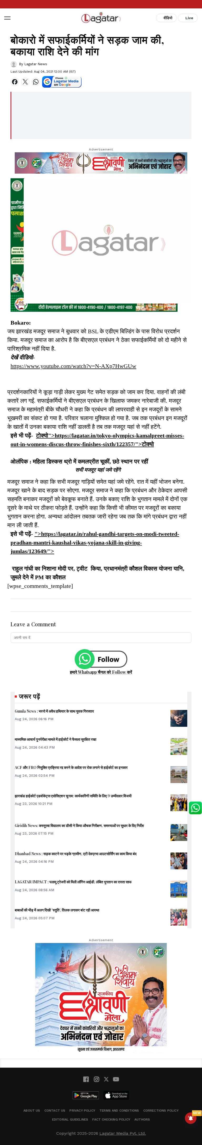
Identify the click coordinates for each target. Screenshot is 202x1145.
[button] (7, 18)
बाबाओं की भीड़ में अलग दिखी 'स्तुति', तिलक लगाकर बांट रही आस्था (57, 909)
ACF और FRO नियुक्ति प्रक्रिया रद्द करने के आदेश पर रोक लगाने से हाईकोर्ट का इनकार (71, 767)
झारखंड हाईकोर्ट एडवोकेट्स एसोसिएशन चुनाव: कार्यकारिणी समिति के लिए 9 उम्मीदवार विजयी (73, 795)
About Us (31, 1110)
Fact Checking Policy (111, 1119)
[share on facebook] (15, 82)
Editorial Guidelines (70, 1119)
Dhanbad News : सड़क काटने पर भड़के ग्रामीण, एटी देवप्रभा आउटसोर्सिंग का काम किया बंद (76, 853)
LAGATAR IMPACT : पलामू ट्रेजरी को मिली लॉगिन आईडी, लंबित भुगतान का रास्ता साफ (73, 881)
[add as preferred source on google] (62, 82)
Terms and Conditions (119, 1110)
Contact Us (54, 1110)
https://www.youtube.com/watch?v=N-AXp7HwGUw (73, 366)
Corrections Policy (161, 1110)
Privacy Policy (82, 1110)
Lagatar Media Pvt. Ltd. (122, 1133)
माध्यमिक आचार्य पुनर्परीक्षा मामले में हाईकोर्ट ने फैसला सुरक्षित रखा (55, 739)
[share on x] (25, 82)
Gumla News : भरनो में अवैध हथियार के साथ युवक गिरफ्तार (54, 711)
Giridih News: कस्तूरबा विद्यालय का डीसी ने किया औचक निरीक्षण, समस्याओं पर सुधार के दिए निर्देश (79, 825)
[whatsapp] (36, 82)
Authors (142, 1119)
